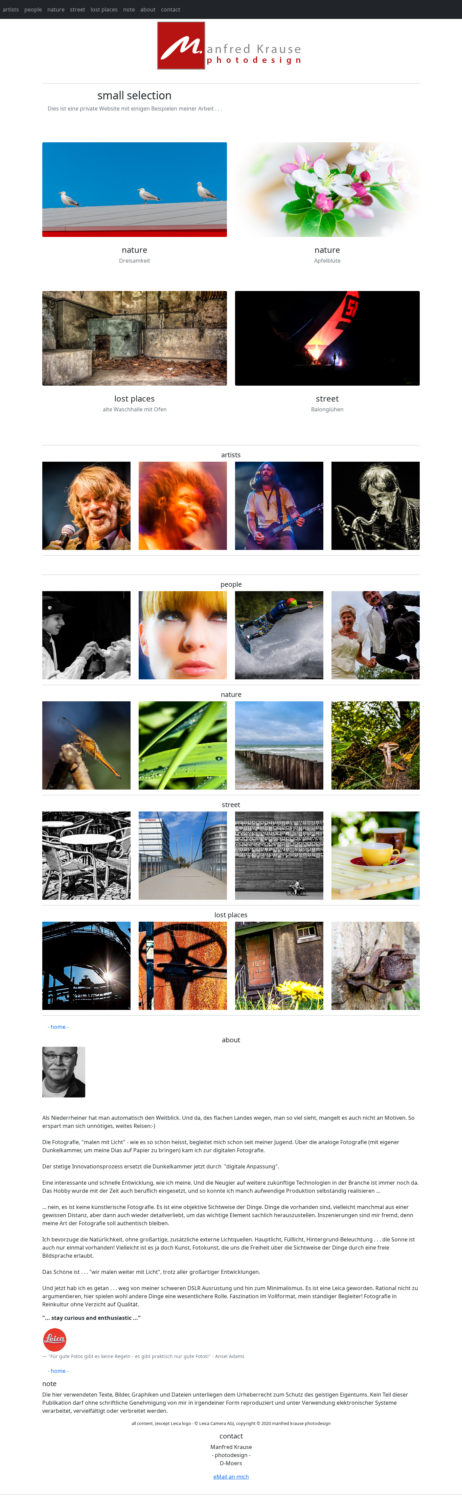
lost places (104, 9)
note (129, 9)
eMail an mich (231, 1476)
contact (170, 9)
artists (11, 9)
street (77, 9)
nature (56, 9)
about (148, 9)
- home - (58, 1027)
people (33, 9)
